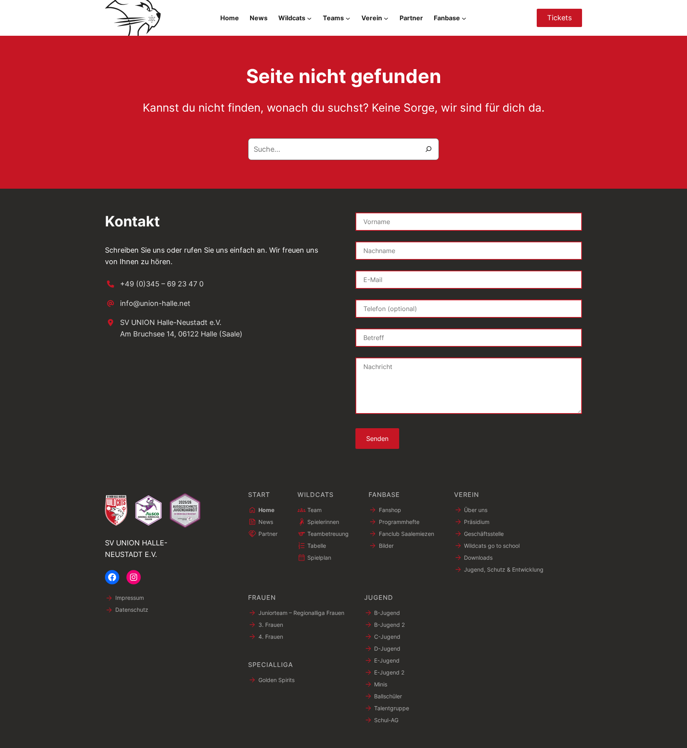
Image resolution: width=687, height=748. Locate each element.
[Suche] (428, 149)
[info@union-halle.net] (147, 303)
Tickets (559, 18)
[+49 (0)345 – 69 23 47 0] (154, 284)
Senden (377, 439)
